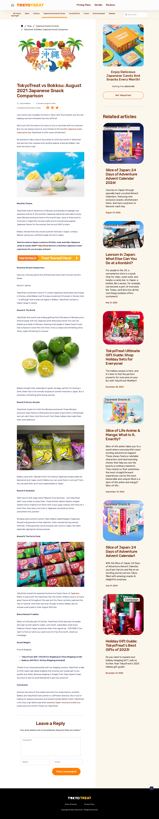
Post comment (66, 771)
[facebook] (47, 108)
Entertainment (99, 14)
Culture (36, 14)
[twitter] (57, 108)
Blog (30, 26)
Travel (86, 14)
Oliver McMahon (25, 103)
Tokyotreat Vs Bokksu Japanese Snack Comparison (46, 30)
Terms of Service (71, 804)
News (27, 14)
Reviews (110, 4)
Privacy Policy (89, 804)
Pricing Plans (84, 4)
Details (98, 4)
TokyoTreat (43, 246)
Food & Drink (74, 14)
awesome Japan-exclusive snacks (62, 702)
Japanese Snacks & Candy (54, 14)
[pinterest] (52, 108)
